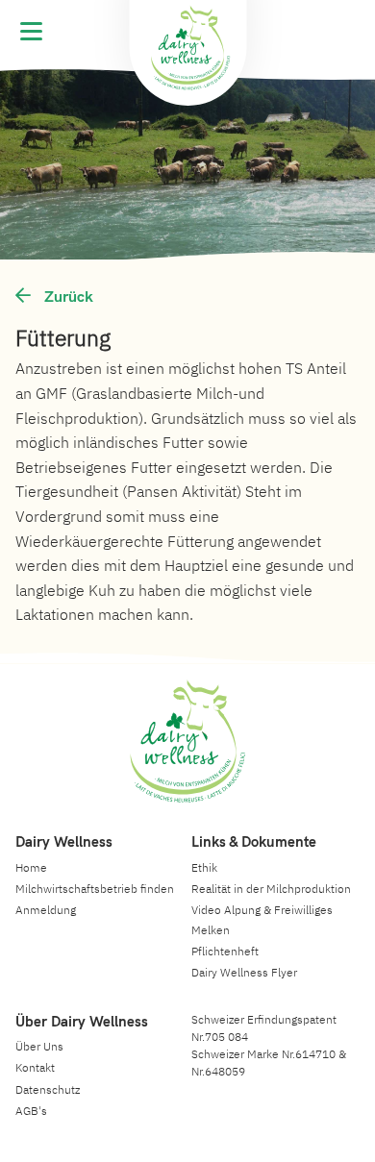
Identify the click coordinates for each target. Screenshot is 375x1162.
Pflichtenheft (225, 951)
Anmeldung (45, 909)
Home (31, 867)
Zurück (66, 296)
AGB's (31, 1110)
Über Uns (39, 1046)
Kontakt (35, 1067)
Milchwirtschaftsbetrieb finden (94, 888)
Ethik (204, 867)
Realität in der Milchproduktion (271, 888)
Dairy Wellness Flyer (244, 972)
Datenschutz (47, 1089)
